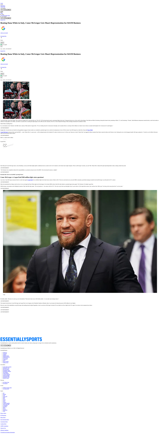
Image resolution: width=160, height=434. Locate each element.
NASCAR (5, 396)
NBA (4, 397)
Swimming (5, 410)
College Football (6, 403)
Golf (4, 395)
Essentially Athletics (7, 371)
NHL (4, 411)
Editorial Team (6, 355)
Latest (1, 3)
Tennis (4, 399)
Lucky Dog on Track (7, 366)
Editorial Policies (6, 356)
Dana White (90, 130)
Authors (4, 354)
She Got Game (6, 369)
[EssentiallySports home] (21, 340)
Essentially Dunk (6, 370)
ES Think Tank (6, 382)
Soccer (4, 408)
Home (1, 19)
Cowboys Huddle (6, 374)
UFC (4, 19)
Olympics (5, 406)
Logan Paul (30, 179)
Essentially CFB (6, 376)
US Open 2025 (6, 388)
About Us (5, 352)
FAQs (4, 360)
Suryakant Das (3, 36)
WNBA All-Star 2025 (7, 387)
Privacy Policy (6, 361)
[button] (3, 296)
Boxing (4, 394)
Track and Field (6, 404)
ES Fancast (5, 383)
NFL (4, 398)
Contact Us (5, 359)
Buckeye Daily (6, 378)
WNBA (4, 402)
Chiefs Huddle (6, 373)
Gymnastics (5, 405)
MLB (4, 407)
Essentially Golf (6, 367)
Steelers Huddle (6, 375)
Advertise (5, 353)
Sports (3, 14)
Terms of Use (5, 362)
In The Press (5, 358)
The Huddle (5, 372)
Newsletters (2, 5)
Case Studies (4, 16)
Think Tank (2, 6)
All (3, 393)
